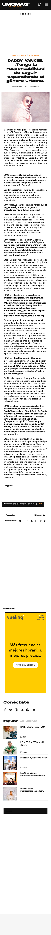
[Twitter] (10, 710)
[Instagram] (16, 710)
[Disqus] (25, 563)
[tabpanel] (25, 763)
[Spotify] (27, 710)
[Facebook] (4, 710)
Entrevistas (19, 55)
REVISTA (34, 55)
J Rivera (36, 87)
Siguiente (39, 515)
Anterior (11, 515)
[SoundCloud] (22, 710)
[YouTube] (33, 710)
